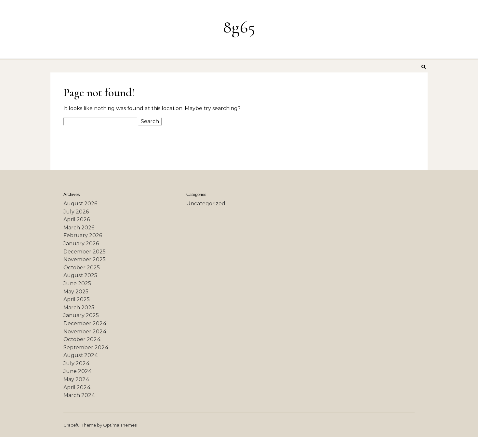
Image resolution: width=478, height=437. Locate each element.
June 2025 (77, 283)
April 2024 (77, 387)
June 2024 (77, 371)
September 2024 (86, 347)
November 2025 (84, 259)
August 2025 (80, 275)
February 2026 (82, 235)
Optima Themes (120, 425)
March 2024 (79, 395)
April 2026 (76, 219)
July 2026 (76, 212)
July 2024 (76, 363)
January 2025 (81, 315)
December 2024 (85, 323)
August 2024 (80, 355)
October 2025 (81, 267)
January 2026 (81, 243)
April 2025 (76, 299)
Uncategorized (205, 203)
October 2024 (82, 339)
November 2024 (85, 331)
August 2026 (80, 203)
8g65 (239, 26)
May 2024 (76, 379)
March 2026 (78, 228)
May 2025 (75, 292)
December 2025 (84, 252)
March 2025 (78, 307)
